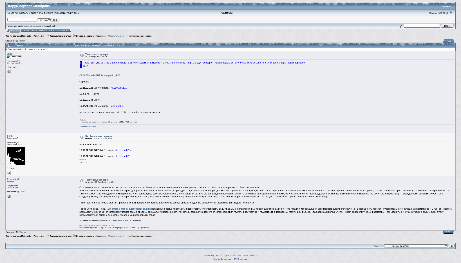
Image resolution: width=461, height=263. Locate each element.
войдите (48, 13)
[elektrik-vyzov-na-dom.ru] (9, 198)
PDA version (241, 259)
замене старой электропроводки (131, 208)
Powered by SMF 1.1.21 (214, 256)
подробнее (49, 26)
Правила (43, 30)
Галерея (446, 6)
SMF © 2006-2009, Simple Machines (241, 256)
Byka (9, 135)
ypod (121, 36)
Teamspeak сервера (141, 36)
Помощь (25, 30)
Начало (14, 30)
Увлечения (38, 36)
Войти (51, 30)
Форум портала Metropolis (18, 36)
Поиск (34, 30)
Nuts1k (83, 120)
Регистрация (63, 30)
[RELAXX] (9, 174)
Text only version (222, 259)
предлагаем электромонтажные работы (96, 225)
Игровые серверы (85, 36)
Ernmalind (13, 179)
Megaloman (113, 36)
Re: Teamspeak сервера (98, 136)
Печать (449, 41)
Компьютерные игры (60, 36)
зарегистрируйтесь (68, 13)
